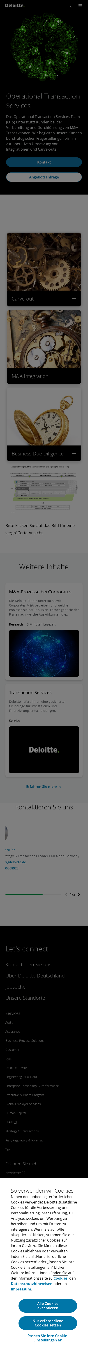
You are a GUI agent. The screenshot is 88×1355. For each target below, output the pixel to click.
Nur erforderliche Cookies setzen (47, 1323)
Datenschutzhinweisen (32, 1283)
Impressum (21, 1289)
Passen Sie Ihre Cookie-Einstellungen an (48, 1338)
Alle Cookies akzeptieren (47, 1305)
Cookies (60, 1278)
